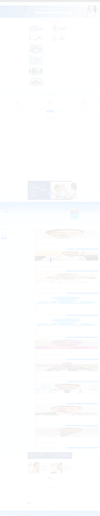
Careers (28, 271)
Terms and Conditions (93, 279)
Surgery (33, 3)
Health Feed (25, 3)
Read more (42, 200)
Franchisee (20, 3)
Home (9, 3)
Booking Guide (29, 268)
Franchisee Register (54, 272)
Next (71, 49)
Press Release (29, 272)
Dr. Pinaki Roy (48, 162)
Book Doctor (12, 3)
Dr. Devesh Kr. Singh (60, 162)
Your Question (29, 224)
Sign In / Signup (95, 3)
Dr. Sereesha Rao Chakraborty (93, 162)
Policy (98, 279)
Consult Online (37, 174)
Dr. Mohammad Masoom (71, 162)
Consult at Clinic (42, 174)
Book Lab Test (29, 3)
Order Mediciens (6, 134)
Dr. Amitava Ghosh (81, 162)
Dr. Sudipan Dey (37, 162)
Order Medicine (37, 3)
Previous (29, 49)
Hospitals (16, 3)
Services (52, 275)
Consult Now (62, 38)
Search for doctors (54, 268)
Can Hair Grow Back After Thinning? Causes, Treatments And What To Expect (44, 196)
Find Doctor (49, 78)
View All (4, 160)
